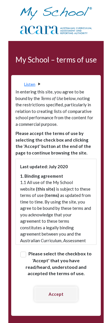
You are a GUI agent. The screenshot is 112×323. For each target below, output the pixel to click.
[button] (32, 84)
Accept (56, 294)
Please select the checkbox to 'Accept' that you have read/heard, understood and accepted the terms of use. (59, 263)
